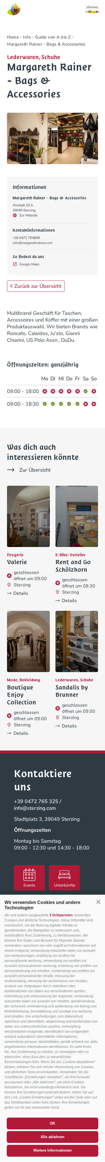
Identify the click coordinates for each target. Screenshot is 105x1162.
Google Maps (29, 264)
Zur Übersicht (34, 470)
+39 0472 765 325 (36, 801)
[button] (98, 902)
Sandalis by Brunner (71, 691)
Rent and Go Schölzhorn (73, 566)
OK (52, 1123)
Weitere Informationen (52, 1150)
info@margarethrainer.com (32, 243)
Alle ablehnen (52, 1137)
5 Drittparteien (61, 915)
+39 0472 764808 (26, 238)
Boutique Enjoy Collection (21, 695)
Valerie (17, 562)
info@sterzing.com (35, 808)
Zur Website (28, 215)
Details (20, 593)
